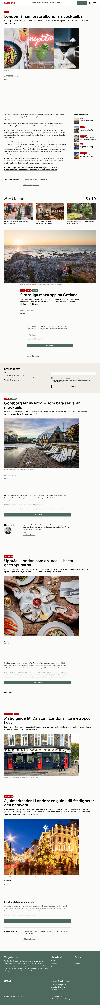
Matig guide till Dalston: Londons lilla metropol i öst (87, 147)
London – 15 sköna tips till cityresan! (23, 915)
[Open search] (90, 3)
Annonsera (54, 963)
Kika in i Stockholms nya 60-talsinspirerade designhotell (44, 222)
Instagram (77, 961)
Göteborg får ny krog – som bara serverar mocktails (88, 129)
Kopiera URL (6, 79)
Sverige (23, 290)
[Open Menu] (94, 3)
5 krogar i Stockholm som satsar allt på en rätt (26, 505)
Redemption (8, 123)
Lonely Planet (50, 133)
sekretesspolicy (85, 380)
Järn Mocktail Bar (50, 498)
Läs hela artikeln (50, 345)
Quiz (58, 3)
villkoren (68, 378)
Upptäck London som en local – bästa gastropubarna (88, 138)
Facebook (77, 963)
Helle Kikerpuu (8, 880)
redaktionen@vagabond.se (31, 185)
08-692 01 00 (58, 989)
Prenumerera (82, 3)
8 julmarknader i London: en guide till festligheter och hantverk (87, 156)
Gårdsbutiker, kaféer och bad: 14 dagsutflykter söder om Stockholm (80, 222)
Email (53, 373)
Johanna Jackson (9, 75)
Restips (39, 3)
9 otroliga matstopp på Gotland (86, 121)
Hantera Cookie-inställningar (61, 999)
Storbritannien (9, 556)
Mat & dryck (52, 3)
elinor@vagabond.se (29, 535)
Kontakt (53, 961)
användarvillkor (57, 381)
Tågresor (45, 3)
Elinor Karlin (8, 474)
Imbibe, (32, 149)
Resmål (34, 3)
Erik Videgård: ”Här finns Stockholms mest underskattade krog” (16, 222)
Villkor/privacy (56, 996)
